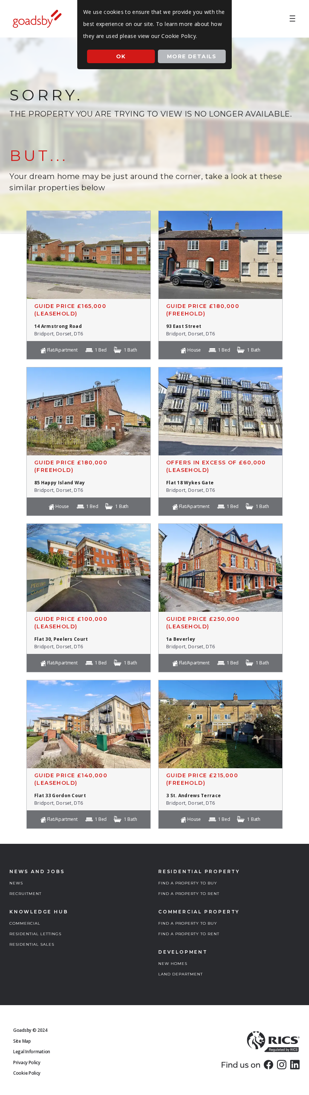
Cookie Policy (26, 1073)
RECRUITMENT (25, 893)
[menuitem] (292, 18)
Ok (121, 56)
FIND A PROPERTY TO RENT (188, 893)
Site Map (22, 1041)
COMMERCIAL (24, 923)
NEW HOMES (172, 963)
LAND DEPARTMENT (180, 974)
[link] (268, 1064)
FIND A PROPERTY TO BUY (187, 883)
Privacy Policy (26, 1062)
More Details (192, 56)
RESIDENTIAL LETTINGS (35, 933)
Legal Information (31, 1051)
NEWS (16, 883)
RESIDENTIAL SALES (31, 944)
